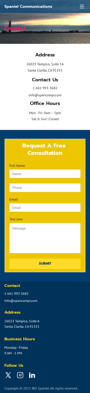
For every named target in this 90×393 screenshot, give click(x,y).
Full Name (17, 166)
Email (13, 199)
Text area (16, 219)
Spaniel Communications (28, 7)
